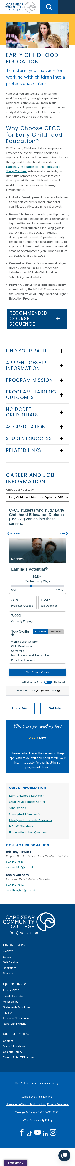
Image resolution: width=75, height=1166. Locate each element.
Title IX (7, 1013)
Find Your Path (26, 351)
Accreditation (26, 427)
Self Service (10, 962)
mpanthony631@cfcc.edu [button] (21, 890)
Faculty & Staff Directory (18, 1057)
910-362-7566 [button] (15, 862)
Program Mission (29, 380)
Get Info (54, 708)
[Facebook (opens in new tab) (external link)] (22, 1132)
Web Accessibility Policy (37, 1120)
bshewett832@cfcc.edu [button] (20, 867)
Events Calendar (13, 996)
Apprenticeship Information (26, 365)
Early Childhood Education (26, 796)
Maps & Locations (14, 1046)
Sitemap (8, 973)
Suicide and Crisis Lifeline (37, 1097)
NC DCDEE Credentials (22, 412)
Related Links (23, 450)
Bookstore (9, 968)
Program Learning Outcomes (31, 394)
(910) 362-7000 (23, 933)
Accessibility (10, 1001)
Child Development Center (27, 802)
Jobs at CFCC (11, 990)
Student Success (29, 438)
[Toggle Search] (49, 7)
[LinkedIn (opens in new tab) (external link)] (45, 1134)
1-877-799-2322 (48, 1112)
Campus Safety (12, 1052)
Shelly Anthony (17, 875)
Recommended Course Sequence (28, 318)
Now (37, 738)
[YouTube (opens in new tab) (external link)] (37, 1132)
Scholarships (17, 808)
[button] (66, 7)
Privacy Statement (58, 1104)
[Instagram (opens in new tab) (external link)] (53, 1132)
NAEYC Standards (21, 826)
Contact (8, 1041)
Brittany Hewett (18, 852)
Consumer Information (17, 1018)
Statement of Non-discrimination (26, 1104)
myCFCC (8, 951)
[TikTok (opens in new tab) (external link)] (29, 1134)
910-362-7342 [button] (15, 885)
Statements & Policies (16, 1007)
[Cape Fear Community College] (20, 7)
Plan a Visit (20, 708)
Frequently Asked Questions (28, 832)
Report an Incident (14, 1024)
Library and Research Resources (30, 820)
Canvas (7, 957)
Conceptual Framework (24, 814)
